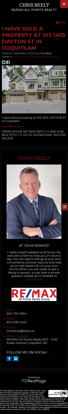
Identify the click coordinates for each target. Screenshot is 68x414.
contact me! (34, 279)
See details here (13, 126)
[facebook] (10, 358)
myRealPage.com (34, 381)
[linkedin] (16, 358)
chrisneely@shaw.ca (20, 331)
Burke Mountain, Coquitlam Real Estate (35, 56)
